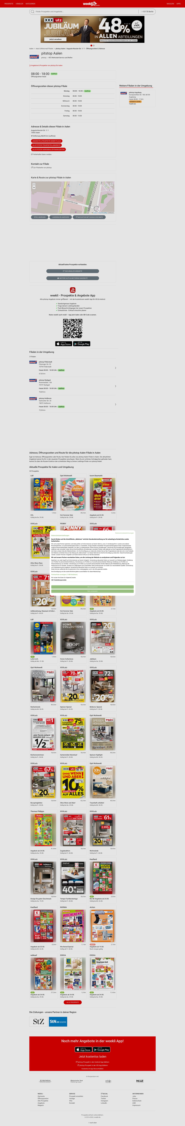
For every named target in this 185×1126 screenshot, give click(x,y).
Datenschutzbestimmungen (124, 533)
